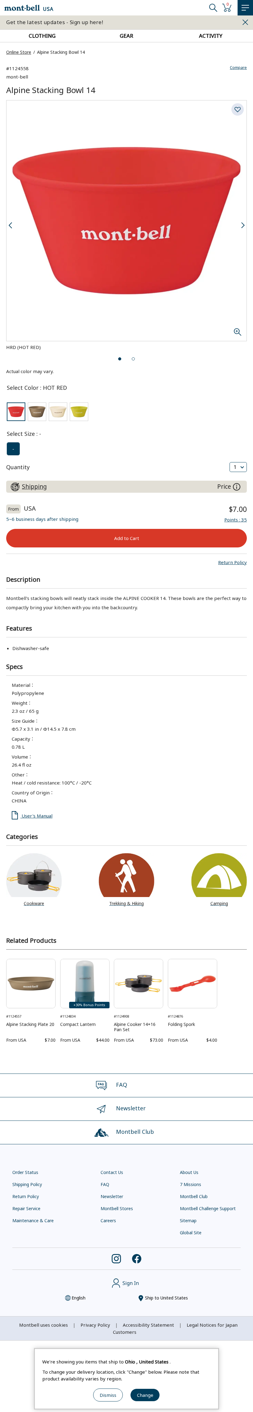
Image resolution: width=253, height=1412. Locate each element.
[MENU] (245, 7)
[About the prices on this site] (236, 487)
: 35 (235, 520)
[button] (232, 562)
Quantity (18, 467)
